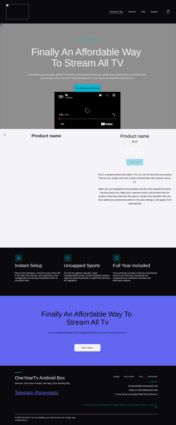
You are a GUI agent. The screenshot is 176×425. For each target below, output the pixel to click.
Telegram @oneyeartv (36, 392)
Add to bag (135, 162)
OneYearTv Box (116, 12)
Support (154, 12)
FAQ (143, 12)
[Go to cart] (168, 12)
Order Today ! (87, 348)
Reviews (132, 12)
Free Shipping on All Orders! (87, 88)
